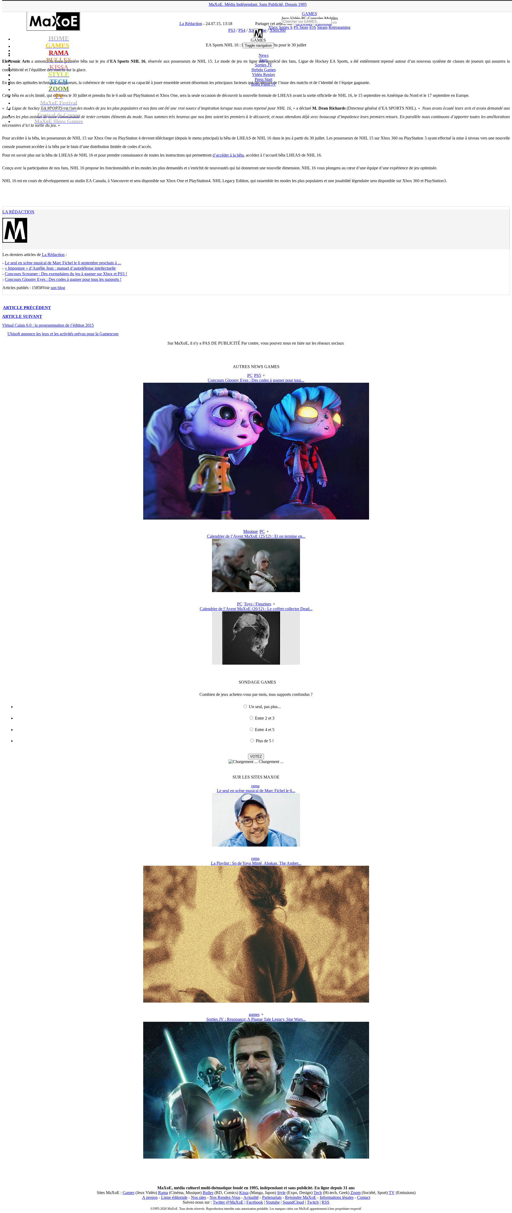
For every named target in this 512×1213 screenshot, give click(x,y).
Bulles (208, 1192)
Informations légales (337, 1197)
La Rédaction (18, 212)
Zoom (355, 1192)
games (254, 1014)
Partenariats (272, 1197)
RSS (325, 1202)
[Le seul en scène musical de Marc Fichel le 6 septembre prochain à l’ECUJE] (256, 845)
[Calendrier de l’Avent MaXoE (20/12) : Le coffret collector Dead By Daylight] (256, 663)
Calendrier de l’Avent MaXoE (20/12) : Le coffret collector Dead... (256, 608)
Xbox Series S (280, 27)
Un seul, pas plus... (265, 706)
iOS (312, 27)
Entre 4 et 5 (264, 729)
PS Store (301, 27)
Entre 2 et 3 (264, 718)
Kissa (244, 1192)
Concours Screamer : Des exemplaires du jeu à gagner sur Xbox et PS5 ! (66, 274)
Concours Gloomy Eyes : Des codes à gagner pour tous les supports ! (63, 279)
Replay (263, 74)
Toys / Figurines (257, 604)
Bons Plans (263, 84)
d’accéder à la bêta (228, 155)
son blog (58, 287)
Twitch (313, 1202)
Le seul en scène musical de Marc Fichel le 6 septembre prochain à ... (63, 263)
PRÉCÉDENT (27, 307)
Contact (363, 1197)
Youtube (273, 1202)
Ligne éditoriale (174, 1197)
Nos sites (198, 1197)
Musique (250, 531)
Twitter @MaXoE (228, 1202)
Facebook (254, 1202)
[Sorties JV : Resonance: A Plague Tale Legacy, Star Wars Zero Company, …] (256, 1157)
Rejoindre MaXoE (300, 1197)
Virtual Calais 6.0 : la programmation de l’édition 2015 (48, 325)
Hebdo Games (263, 69)
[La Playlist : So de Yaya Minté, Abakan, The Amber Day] (256, 1001)
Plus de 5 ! (265, 741)
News (264, 55)
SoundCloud (293, 1202)
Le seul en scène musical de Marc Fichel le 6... (256, 790)
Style (281, 1192)
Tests (263, 60)
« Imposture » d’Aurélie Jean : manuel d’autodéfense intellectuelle (60, 268)
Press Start (263, 79)
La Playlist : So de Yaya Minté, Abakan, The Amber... (256, 863)
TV (392, 1192)
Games (128, 1192)
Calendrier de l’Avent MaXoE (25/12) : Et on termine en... (256, 536)
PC (250, 375)
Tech (318, 1192)
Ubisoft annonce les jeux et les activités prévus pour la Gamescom (62, 334)
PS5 (257, 375)
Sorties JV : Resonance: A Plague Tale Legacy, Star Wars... (256, 1019)
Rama (163, 1192)
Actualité (251, 1197)
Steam (322, 27)
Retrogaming (339, 27)
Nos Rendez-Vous (225, 1197)
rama (255, 786)
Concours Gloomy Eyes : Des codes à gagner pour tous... (256, 380)
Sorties (263, 65)
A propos (150, 1197)
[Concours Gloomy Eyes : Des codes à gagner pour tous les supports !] (256, 518)
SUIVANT (22, 316)
